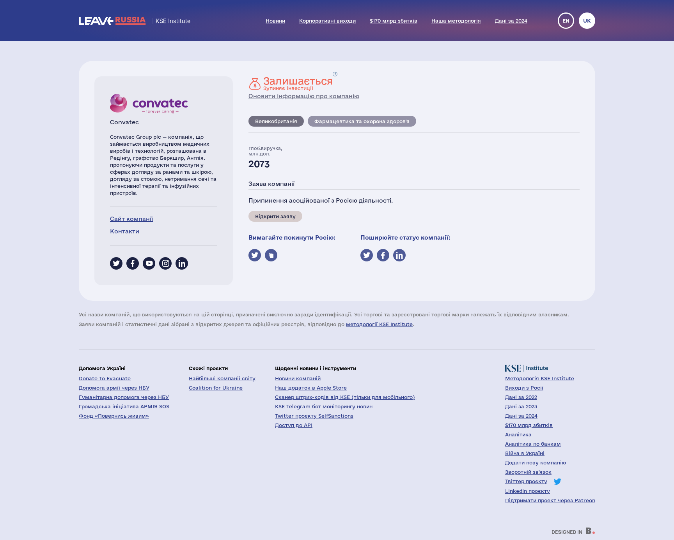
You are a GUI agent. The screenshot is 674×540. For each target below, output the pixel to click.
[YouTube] (149, 263)
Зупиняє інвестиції (298, 83)
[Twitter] (116, 263)
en (565, 20)
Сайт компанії (131, 218)
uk (587, 20)
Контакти (124, 231)
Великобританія (276, 121)
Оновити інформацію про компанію (303, 96)
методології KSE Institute (379, 324)
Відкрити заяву (275, 216)
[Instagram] (165, 263)
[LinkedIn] (182, 263)
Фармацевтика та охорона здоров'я (362, 121)
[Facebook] (132, 263)
